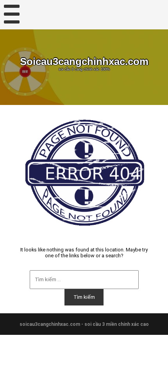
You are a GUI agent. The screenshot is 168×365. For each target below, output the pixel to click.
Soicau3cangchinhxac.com (84, 61)
